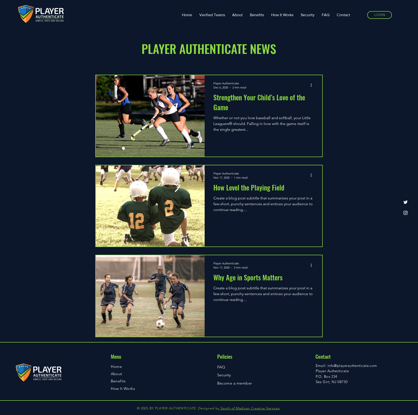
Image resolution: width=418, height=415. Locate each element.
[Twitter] (405, 202)
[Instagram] (405, 213)
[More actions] (313, 85)
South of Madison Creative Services (249, 408)
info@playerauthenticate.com (352, 365)
